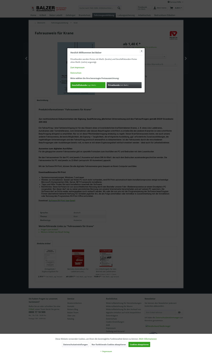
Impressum (107, 351)
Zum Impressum (77, 67)
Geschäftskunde (84, 85)
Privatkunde (118, 85)
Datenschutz (75, 73)
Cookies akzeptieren (139, 344)
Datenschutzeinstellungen (75, 344)
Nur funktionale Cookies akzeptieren (109, 344)
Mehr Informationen (148, 339)
